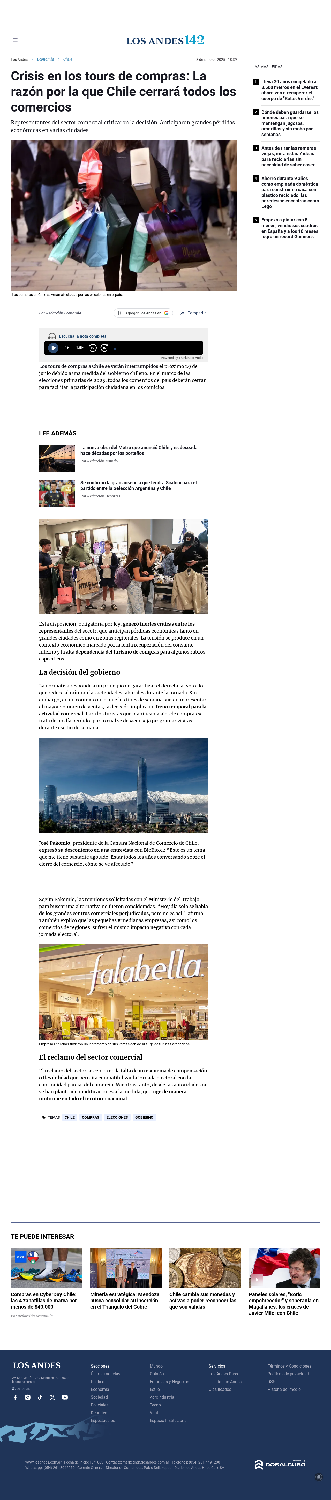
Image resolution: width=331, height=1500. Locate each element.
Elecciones (117, 1117)
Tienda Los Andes (225, 1381)
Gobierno (118, 373)
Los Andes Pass (223, 1373)
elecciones (51, 380)
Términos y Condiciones (289, 1366)
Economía (45, 59)
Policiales (99, 1404)
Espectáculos (103, 1420)
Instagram (28, 1397)
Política (97, 1381)
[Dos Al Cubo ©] (280, 1468)
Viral (154, 1412)
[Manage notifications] (319, 1477)
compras (90, 1117)
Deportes (99, 1412)
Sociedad (99, 1397)
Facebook (15, 1397)
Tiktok (40, 1397)
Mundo (156, 1366)
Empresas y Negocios (169, 1381)
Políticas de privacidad (288, 1373)
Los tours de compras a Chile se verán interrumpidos (98, 366)
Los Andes (19, 59)
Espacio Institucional (169, 1420)
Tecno (155, 1404)
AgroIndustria (162, 1397)
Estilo (155, 1389)
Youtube (65, 1397)
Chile (70, 1117)
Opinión (157, 1373)
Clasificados (220, 1389)
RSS (271, 1381)
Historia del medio (284, 1389)
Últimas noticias (105, 1373)
